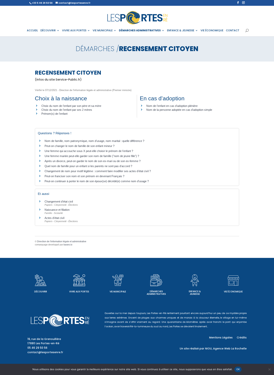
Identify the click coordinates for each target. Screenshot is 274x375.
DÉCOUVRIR (48, 30)
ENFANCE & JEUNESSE (180, 30)
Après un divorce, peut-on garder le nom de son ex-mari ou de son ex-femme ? (93, 161)
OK (238, 369)
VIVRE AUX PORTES (74, 30)
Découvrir (40, 291)
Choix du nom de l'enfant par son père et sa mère (71, 105)
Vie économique (233, 291)
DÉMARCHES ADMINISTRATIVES (140, 30)
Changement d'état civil (59, 201)
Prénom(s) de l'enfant (54, 113)
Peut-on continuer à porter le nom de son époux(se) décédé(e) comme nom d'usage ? (97, 181)
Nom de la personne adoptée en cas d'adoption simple (179, 109)
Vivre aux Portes (79, 291)
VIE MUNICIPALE (103, 30)
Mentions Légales (221, 337)
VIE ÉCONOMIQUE (212, 30)
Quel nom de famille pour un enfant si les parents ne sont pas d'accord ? (88, 166)
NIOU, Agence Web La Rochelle (226, 348)
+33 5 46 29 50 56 (42, 2)
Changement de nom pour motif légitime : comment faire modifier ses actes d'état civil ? (98, 171)
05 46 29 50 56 (37, 348)
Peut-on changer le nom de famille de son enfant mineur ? (79, 146)
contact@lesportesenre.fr (45, 352)
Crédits (242, 337)
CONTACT (232, 30)
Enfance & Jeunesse (195, 293)
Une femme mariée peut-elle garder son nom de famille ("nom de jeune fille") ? (92, 156)
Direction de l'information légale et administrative (61, 241)
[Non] (269, 369)
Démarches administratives (156, 293)
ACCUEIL (32, 30)
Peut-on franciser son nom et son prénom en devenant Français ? (84, 176)
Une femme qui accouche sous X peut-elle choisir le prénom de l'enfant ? (89, 151)
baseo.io (68, 244)
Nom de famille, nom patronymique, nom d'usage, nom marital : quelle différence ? (94, 140)
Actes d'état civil (54, 217)
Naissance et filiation (57, 209)
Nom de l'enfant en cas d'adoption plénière (172, 105)
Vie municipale (118, 291)
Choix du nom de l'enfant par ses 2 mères (66, 109)
